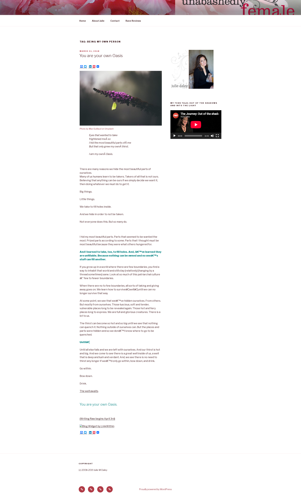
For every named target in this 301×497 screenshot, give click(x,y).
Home (82, 20)
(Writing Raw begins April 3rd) (97, 418)
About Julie (98, 20)
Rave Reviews (133, 20)
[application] (195, 124)
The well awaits (89, 391)
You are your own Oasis (101, 55)
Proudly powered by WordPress (155, 489)
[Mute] (212, 135)
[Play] (174, 135)
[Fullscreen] (217, 135)
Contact (115, 20)
